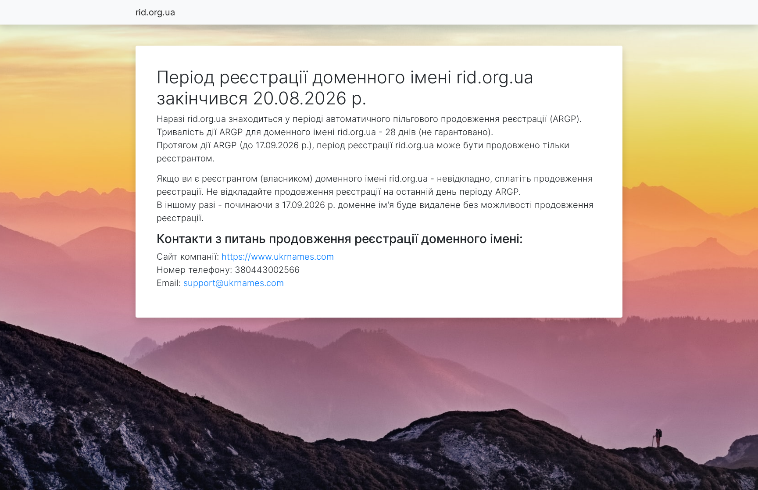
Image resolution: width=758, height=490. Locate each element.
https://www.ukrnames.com (278, 256)
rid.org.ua (155, 12)
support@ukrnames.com (233, 283)
